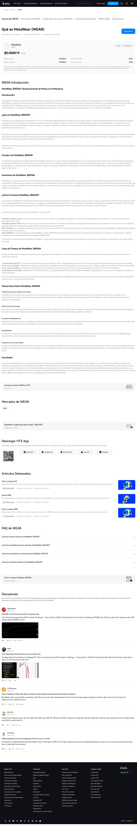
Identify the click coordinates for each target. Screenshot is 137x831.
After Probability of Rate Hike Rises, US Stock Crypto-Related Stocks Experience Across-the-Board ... (39, 694)
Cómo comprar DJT (9, 481)
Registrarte (128, 31)
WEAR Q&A (104, 19)
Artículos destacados (85, 19)
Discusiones (118, 19)
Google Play (49, 452)
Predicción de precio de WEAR (58, 19)
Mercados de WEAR (30, 19)
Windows (105, 452)
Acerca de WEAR (10, 19)
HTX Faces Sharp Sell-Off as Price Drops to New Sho (21, 654)
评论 (5, 680)
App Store (29, 452)
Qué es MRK (6, 495)
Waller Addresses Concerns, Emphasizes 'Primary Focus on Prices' (26, 739)
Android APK (67, 452)
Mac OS (86, 452)
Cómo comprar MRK (10, 509)
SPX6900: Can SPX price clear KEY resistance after (20, 614)
